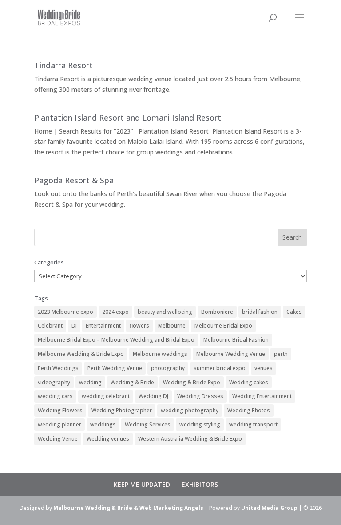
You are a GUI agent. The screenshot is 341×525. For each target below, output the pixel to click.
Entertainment (103, 325)
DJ (74, 325)
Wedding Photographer (121, 410)
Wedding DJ (153, 396)
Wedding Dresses (200, 396)
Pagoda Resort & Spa (74, 180)
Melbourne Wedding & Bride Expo (81, 354)
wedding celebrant (106, 396)
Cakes (294, 312)
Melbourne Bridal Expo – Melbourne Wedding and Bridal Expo (116, 339)
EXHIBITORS (200, 484)
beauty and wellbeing (165, 312)
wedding (90, 382)
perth (281, 354)
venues (263, 368)
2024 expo (115, 312)
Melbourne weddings (160, 354)
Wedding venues (108, 438)
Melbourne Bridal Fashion (236, 339)
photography (168, 368)
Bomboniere (217, 312)
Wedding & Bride (132, 382)
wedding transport (253, 424)
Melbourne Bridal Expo (223, 325)
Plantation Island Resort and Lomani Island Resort (127, 117)
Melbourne (172, 325)
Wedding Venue (58, 438)
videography (54, 382)
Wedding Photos (248, 410)
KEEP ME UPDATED (142, 484)
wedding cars (55, 396)
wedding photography (189, 410)
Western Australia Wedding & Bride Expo (190, 438)
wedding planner (59, 424)
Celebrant (50, 325)
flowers (139, 325)
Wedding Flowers (60, 410)
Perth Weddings (58, 368)
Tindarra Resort (63, 65)
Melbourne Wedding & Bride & (96, 508)
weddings (103, 424)
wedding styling (199, 424)
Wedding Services (147, 424)
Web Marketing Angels (171, 508)
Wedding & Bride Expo (191, 382)
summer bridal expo (220, 368)
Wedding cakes (248, 382)
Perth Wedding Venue (114, 368)
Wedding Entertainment (262, 396)
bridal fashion (260, 312)
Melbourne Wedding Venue (230, 354)
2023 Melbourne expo (65, 312)
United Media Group (269, 508)
